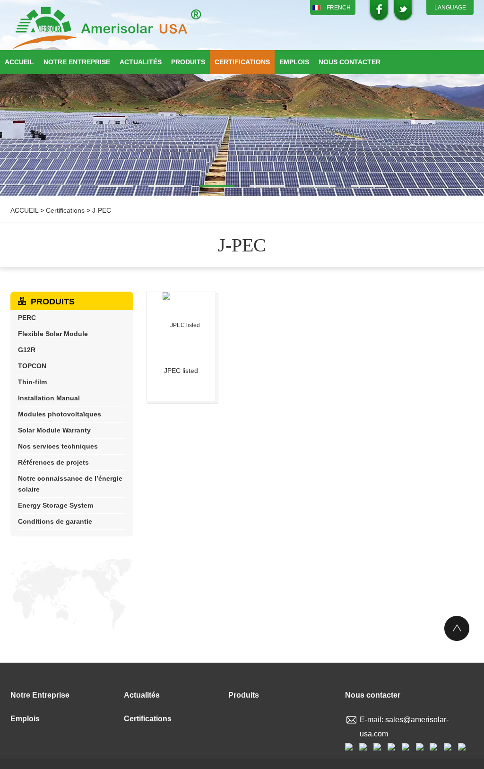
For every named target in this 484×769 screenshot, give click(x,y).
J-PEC (101, 210)
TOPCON (32, 366)
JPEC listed (181, 370)
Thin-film (32, 382)
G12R (26, 350)
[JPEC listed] (181, 325)
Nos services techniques (58, 446)
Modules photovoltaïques (59, 414)
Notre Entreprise (76, 62)
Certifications (242, 62)
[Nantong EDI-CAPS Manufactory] (107, 28)
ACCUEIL (24, 210)
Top (457, 628)
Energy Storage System (55, 505)
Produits (188, 62)
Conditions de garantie (55, 521)
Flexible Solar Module (53, 333)
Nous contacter (349, 62)
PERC (27, 317)
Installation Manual (49, 398)
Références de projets (53, 462)
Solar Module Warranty (54, 430)
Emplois (294, 62)
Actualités (141, 62)
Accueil (19, 62)
